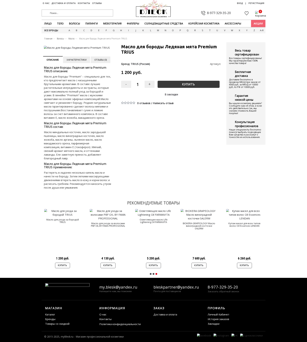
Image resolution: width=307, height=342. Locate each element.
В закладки (171, 94)
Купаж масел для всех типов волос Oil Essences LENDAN (244, 224)
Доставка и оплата (165, 314)
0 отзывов (143, 103)
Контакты (105, 319)
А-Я (261, 30)
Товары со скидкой (57, 323)
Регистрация (256, 3)
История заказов (218, 319)
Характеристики (77, 59)
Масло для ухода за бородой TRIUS (62, 221)
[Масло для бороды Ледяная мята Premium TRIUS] (78, 48)
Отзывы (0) (100, 59)
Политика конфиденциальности (120, 324)
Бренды (50, 319)
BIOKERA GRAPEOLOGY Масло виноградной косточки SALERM (199, 226)
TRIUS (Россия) (140, 64)
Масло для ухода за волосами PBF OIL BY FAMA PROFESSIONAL (108, 224)
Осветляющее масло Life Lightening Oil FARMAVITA (154, 221)
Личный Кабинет (218, 314)
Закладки (213, 323)
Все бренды (51, 30)
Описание (53, 59)
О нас (102, 314)
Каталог (50, 314)
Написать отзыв (163, 103)
